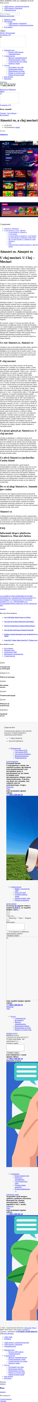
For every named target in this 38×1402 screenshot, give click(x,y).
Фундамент (8, 27)
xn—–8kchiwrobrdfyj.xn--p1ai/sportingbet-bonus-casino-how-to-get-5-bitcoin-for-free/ (18, 603)
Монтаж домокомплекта (20, 1023)
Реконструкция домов (16, 75)
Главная (3, 113)
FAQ (9, 243)
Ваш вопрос (10, 922)
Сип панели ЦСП (21, 752)
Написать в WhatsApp (8, 89)
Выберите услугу (12, 1035)
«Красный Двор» (30, 1328)
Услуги (13, 1016)
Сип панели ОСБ (21, 750)
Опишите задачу (12, 1043)
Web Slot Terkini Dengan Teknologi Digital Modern (19, 626)
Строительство (9, 656)
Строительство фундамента (20, 1019)
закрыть (3, 609)
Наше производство (22, 1176)
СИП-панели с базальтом (17, 23)
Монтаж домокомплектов (17, 58)
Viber (20, 918)
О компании (15, 1174)
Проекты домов (10, 19)
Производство (9, 650)
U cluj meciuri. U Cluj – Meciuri (15, 230)
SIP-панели (8, 21)
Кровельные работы (15, 69)
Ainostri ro (4, 134)
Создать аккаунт (6, 1399)
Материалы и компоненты (13, 654)
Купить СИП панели (15, 52)
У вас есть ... (10, 916)
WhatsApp (12, 918)
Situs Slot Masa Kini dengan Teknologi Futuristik (18, 630)
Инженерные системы (16, 71)
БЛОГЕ (16, 908)
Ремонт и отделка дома (16, 73)
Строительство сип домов (17, 61)
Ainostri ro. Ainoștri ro (11, 228)
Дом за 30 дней (20, 892)
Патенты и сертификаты (19, 1178)
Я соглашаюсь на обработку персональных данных (17, 932)
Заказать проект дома (22, 898)
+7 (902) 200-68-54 (14, 795)
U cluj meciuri (12, 234)
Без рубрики (11, 113)
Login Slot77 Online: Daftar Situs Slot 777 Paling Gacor (21, 640)
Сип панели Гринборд (23, 754)
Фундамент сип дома (16, 67)
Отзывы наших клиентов (20, 1186)
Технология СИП (10, 652)
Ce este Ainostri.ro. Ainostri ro (17, 232)
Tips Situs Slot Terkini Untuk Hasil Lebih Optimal (19, 621)
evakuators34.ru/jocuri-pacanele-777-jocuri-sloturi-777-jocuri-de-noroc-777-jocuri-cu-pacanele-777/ (18, 599)
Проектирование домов (16, 60)
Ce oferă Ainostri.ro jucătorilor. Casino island (22, 237)
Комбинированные (21, 756)
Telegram (28, 918)
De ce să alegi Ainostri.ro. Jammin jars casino (22, 239)
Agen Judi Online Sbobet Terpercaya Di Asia (17, 617)
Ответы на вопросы (22, 900)
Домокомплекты (14, 54)
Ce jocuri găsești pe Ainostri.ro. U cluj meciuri (22, 236)
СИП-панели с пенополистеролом (20, 25)
